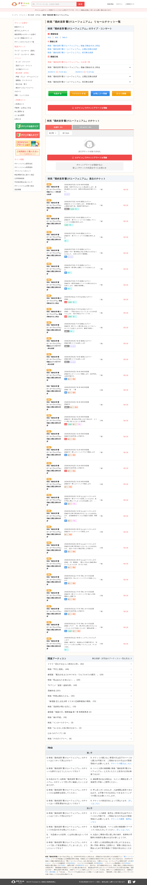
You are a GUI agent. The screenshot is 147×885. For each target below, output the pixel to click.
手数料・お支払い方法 (22, 108)
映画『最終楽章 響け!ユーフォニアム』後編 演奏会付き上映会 (74, 45)
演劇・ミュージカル (21, 95)
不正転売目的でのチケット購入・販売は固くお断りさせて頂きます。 (102, 882)
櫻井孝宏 (81, 865)
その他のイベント (22, 69)
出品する (58, 93)
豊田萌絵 (99, 863)
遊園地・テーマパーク (24, 80)
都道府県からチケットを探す (25, 34)
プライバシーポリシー (22, 171)
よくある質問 (19, 115)
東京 (56, 37)
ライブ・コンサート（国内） (25, 51)
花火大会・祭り (21, 84)
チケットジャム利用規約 (23, 167)
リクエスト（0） (85, 127)
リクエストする (79, 93)
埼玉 (49, 37)
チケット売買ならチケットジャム (20, 4)
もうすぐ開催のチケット (23, 38)
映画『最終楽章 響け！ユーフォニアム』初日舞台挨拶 (70, 52)
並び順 (51, 133)
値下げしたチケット (21, 31)
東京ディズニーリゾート (25, 88)
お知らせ (17, 119)
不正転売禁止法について (23, 182)
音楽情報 (17, 189)
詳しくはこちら (123, 830)
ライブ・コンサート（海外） (25, 54)
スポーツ (17, 91)
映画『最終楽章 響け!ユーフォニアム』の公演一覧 (69, 62)
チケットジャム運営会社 (23, 164)
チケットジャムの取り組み (24, 186)
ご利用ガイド (129, 4)
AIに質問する (19, 111)
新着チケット (19, 27)
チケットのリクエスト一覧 (24, 42)
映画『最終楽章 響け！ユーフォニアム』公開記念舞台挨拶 (72, 49)
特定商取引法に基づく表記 (24, 175)
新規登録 (110, 4)
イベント (17, 58)
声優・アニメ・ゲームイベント (27, 77)
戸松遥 (62, 865)
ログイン (119, 4)
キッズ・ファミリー (23, 62)
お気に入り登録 (100, 93)
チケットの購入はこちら (121, 763)
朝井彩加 (71, 863)
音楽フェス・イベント (24, 65)
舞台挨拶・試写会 (22, 73)
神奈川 (64, 37)
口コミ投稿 (121, 93)
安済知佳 (127, 863)
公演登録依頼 (19, 178)
